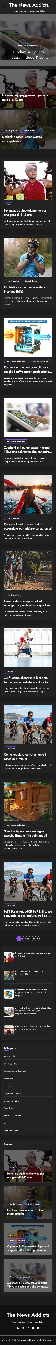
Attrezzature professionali (28, 45)
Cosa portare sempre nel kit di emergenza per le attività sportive (27, 603)
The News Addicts (29, 5)
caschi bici (11, 748)
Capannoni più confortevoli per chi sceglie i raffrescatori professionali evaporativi (27, 371)
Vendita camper (11, 1130)
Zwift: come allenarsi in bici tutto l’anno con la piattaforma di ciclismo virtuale (28, 681)
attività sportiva (11, 130)
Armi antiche (9, 1056)
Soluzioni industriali (40, 361)
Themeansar (48, 1340)
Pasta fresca (9, 1108)
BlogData (36, 1340)
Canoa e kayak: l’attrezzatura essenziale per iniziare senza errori (28, 526)
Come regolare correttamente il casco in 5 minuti (25, 756)
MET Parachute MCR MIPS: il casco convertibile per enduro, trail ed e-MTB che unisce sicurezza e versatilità (28, 917)
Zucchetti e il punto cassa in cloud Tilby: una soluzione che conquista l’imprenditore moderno (27, 451)
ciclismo (10, 671)
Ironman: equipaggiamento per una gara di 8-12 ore (25, 97)
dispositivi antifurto (12, 1093)
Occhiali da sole (29, 130)
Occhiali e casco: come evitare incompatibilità (22, 138)
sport (7, 89)
